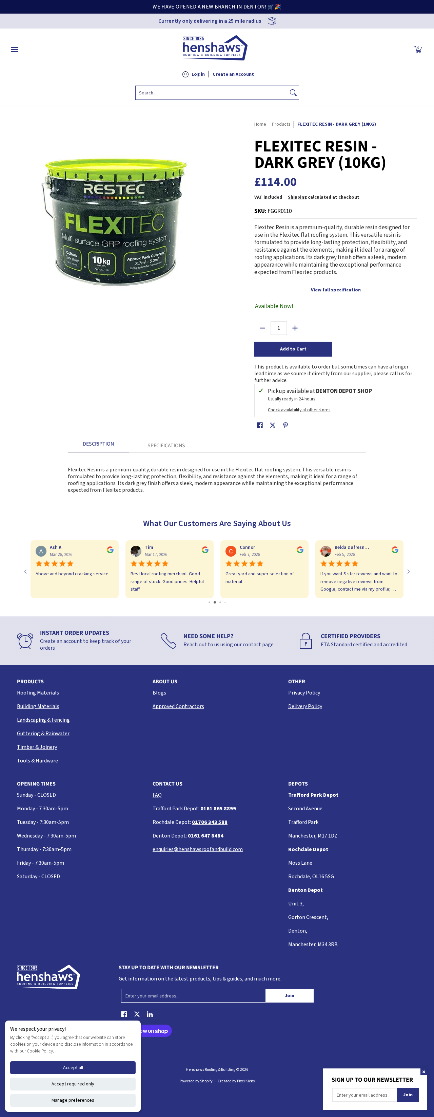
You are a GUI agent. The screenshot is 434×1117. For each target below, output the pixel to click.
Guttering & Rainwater (43, 733)
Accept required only (73, 1084)
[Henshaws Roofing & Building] (215, 49)
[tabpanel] (217, 476)
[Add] (295, 328)
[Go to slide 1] (207, 602)
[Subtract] (262, 328)
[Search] (293, 93)
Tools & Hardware (37, 760)
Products (281, 124)
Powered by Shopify (196, 1081)
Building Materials (38, 706)
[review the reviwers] (30, 551)
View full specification (336, 290)
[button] (418, 50)
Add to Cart (293, 349)
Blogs (159, 693)
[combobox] (212, 93)
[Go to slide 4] (222, 602)
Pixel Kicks (246, 1081)
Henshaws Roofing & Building (211, 1070)
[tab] (98, 445)
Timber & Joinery (37, 747)
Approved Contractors (178, 706)
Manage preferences (73, 1100)
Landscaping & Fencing (43, 720)
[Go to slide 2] (212, 602)
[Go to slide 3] (217, 602)
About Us (165, 681)
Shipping (297, 197)
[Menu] (14, 50)
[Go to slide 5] (227, 602)
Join (289, 995)
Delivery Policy (305, 706)
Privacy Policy (304, 693)
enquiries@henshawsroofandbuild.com (198, 849)
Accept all (73, 1067)
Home (260, 124)
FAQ (157, 795)
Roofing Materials (38, 693)
